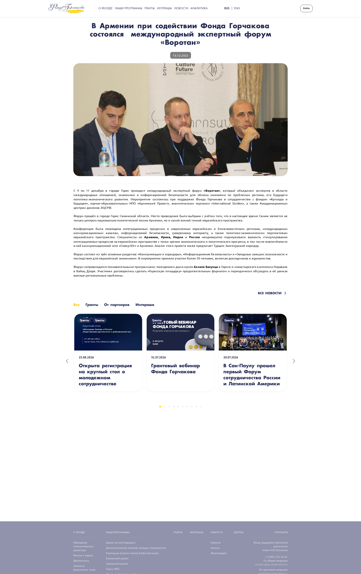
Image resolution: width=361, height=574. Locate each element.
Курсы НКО (112, 569)
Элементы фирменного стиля (84, 567)
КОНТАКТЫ (281, 532)
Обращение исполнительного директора (83, 546)
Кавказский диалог (117, 563)
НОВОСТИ (217, 532)
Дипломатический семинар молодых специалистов (136, 548)
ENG (237, 8)
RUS (226, 8)
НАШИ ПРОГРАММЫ (117, 532)
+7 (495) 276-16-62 (276, 557)
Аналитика (199, 8)
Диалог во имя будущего (120, 542)
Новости (216, 542)
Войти (306, 8)
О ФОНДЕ (79, 532)
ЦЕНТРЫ (238, 532)
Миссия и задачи (83, 555)
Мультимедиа (219, 553)
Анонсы (215, 548)
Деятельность (81, 560)
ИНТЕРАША (196, 532)
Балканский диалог (117, 558)
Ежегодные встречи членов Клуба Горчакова (132, 553)
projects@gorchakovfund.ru (271, 564)
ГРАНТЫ (178, 532)
